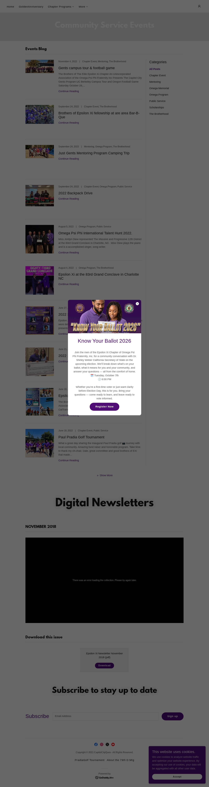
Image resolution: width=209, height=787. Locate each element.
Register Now (104, 406)
